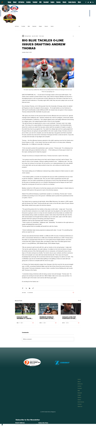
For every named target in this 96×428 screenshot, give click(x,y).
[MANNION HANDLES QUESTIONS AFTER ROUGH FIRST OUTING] (48, 309)
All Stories (80, 383)
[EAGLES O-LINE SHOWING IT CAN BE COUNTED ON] (25, 309)
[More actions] (73, 36)
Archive (79, 386)
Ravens (46, 26)
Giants (52, 26)
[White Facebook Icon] (16, 427)
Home (79, 379)
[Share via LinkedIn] (29, 288)
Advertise (80, 406)
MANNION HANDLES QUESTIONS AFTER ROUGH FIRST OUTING (47, 317)
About (79, 381)
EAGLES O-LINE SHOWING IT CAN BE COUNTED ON (24, 317)
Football (23, 26)
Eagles (40, 26)
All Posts (17, 26)
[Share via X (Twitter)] (26, 288)
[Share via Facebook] (22, 288)
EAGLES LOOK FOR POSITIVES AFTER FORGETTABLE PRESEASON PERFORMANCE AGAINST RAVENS (69, 317)
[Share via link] (33, 288)
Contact (80, 404)
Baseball (34, 26)
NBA (29, 26)
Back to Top (2, 422)
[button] (79, 26)
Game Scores (81, 402)
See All (79, 300)
